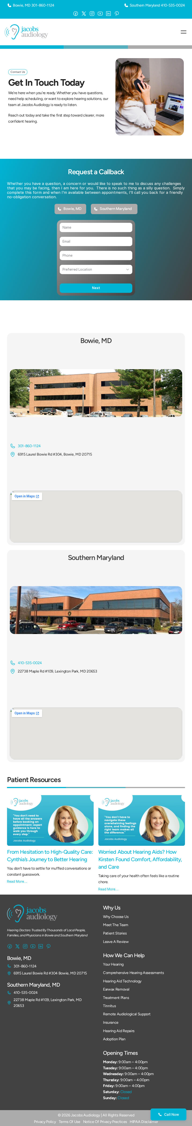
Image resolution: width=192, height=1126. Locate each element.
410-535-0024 (173, 5)
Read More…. (17, 881)
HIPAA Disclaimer (144, 1121)
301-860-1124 (42, 5)
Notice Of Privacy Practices (105, 1121)
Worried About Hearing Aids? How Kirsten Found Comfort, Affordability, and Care (140, 859)
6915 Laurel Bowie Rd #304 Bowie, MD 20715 (50, 973)
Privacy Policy (45, 1121)
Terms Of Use (69, 1121)
